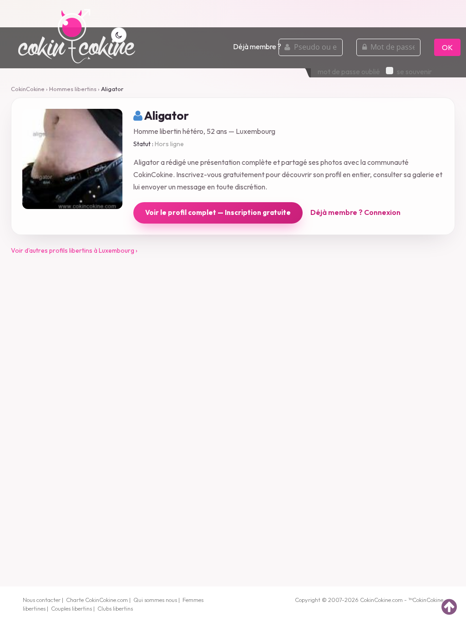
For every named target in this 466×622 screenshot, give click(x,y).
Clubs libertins (115, 608)
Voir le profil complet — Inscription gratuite (218, 212)
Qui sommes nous (155, 599)
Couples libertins (71, 608)
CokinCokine (28, 88)
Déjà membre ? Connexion (355, 212)
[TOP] (449, 606)
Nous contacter (42, 599)
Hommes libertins (72, 88)
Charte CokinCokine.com (97, 599)
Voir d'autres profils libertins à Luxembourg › (74, 250)
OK (447, 47)
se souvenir (414, 71)
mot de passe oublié (349, 71)
